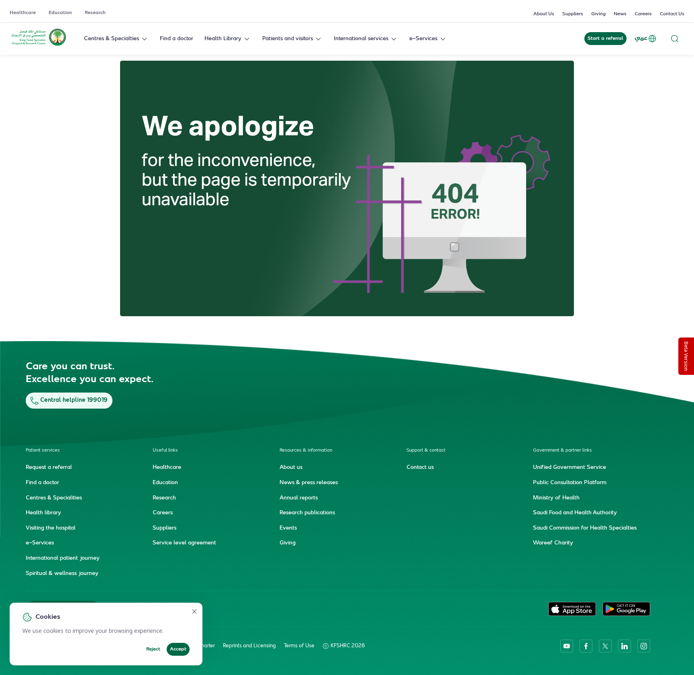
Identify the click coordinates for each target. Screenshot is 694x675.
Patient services (43, 450)
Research (95, 12)
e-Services (423, 39)
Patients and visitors (287, 39)
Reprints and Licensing (249, 646)
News (620, 14)
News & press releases (309, 483)
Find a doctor (176, 39)
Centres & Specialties (111, 39)
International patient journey (63, 558)
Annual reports (299, 498)
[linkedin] (624, 646)
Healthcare (23, 12)
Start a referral (605, 38)
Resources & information (306, 450)
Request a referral (49, 468)
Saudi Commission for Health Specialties (585, 528)
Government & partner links (562, 450)
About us (291, 468)
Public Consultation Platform (569, 483)
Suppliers (572, 14)
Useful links (165, 450)
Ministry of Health (556, 498)
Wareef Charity (553, 543)
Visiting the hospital (51, 528)
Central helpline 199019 (74, 400)
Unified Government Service (569, 468)
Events (288, 528)
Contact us (420, 468)
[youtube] (566, 646)
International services (361, 39)
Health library (43, 513)
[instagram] (643, 646)
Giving (598, 14)
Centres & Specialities (54, 498)
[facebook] (586, 646)
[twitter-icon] (605, 646)
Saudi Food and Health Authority (575, 513)
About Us (543, 14)
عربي (641, 38)
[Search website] (674, 39)
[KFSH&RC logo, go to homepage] (39, 45)
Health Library (222, 39)
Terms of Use (299, 646)
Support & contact (425, 450)
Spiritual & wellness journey (62, 574)
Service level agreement (184, 543)
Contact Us (672, 14)
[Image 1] (347, 188)
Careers (643, 14)
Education (60, 12)
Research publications (307, 513)
